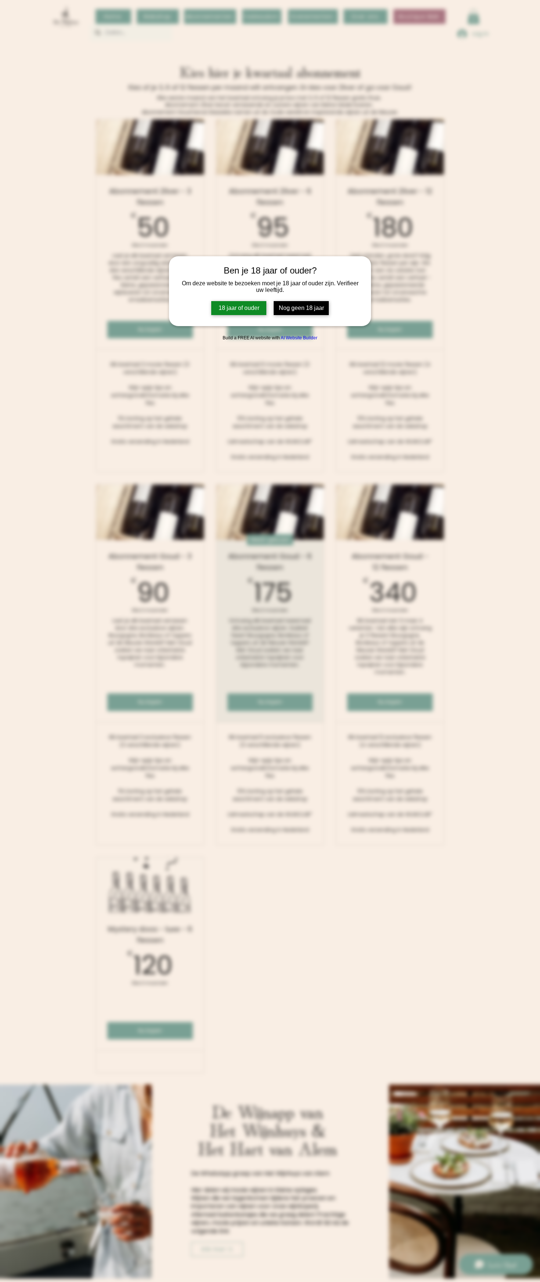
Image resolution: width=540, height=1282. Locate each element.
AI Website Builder (299, 337)
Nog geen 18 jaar (301, 308)
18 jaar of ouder (239, 308)
